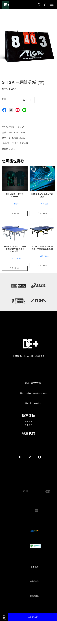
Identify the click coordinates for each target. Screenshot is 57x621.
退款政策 (35, 596)
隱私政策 (35, 581)
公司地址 (28, 422)
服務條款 (34, 567)
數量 (4, 98)
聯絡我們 (28, 425)
